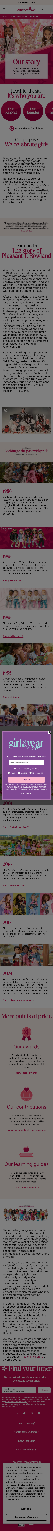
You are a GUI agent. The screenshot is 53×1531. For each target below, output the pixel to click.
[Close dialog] (49, 732)
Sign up (26, 780)
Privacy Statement (26, 793)
